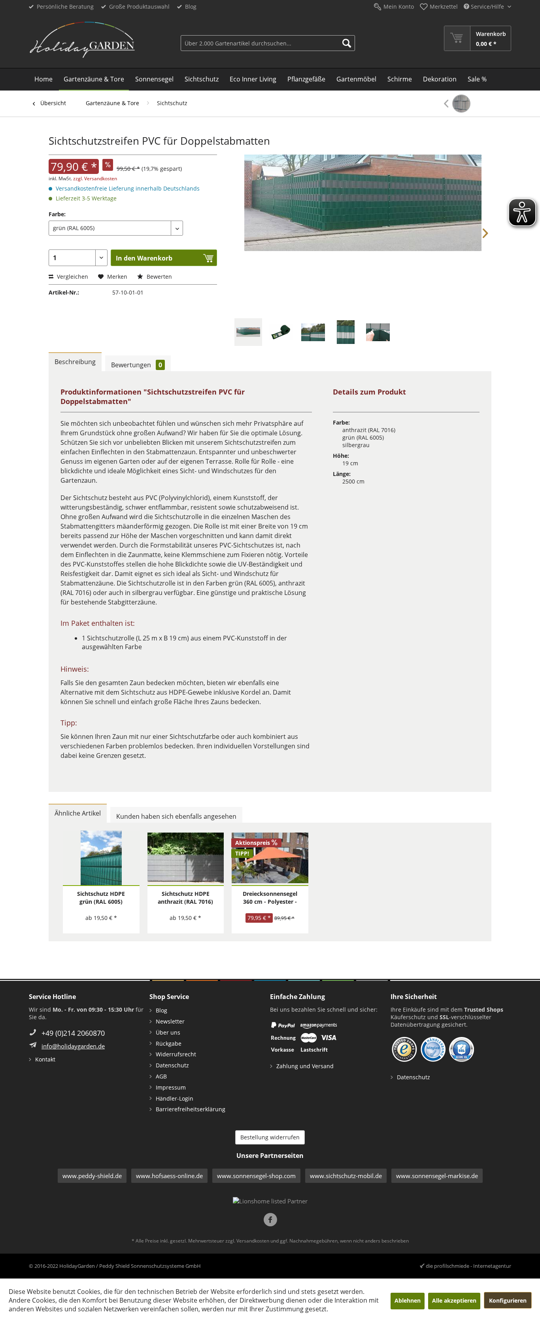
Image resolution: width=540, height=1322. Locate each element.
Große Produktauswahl (139, 6)
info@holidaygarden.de (73, 1046)
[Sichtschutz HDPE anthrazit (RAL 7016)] (185, 858)
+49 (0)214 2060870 (73, 1033)
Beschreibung (75, 361)
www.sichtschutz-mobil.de (346, 1176)
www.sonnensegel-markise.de (437, 1176)
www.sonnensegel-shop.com (256, 1176)
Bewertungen (136, 365)
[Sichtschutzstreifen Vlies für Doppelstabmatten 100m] (457, 103)
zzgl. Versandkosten (95, 178)
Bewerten (158, 276)
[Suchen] (346, 43)
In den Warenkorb (144, 258)
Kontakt (45, 1059)
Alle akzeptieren (454, 1300)
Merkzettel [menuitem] (444, 6)
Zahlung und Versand (305, 1066)
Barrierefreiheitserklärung (190, 1109)
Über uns (168, 1032)
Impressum (171, 1087)
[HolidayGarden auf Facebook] (270, 1220)
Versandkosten (252, 1240)
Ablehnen (408, 1300)
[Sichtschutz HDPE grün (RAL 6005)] (101, 858)
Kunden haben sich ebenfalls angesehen (176, 816)
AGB (161, 1076)
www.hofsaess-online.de (169, 1176)
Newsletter (170, 1021)
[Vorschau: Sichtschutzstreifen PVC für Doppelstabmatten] (248, 332)
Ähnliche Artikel (78, 813)
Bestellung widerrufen (270, 1137)
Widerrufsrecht (176, 1054)
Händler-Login (174, 1098)
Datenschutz (172, 1065)
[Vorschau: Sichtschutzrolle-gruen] (281, 332)
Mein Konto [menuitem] (398, 6)
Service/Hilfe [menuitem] (487, 6)
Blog (190, 6)
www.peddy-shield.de (92, 1176)
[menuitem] (268, 38)
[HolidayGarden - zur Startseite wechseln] (82, 40)
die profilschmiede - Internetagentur (468, 1265)
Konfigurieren (508, 1300)
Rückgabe (168, 1043)
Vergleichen (71, 276)
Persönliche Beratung (65, 6)
